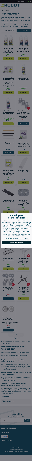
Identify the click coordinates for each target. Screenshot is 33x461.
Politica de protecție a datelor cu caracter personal (16, 238)
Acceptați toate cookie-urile (16, 242)
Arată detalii (16, 246)
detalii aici (25, 229)
